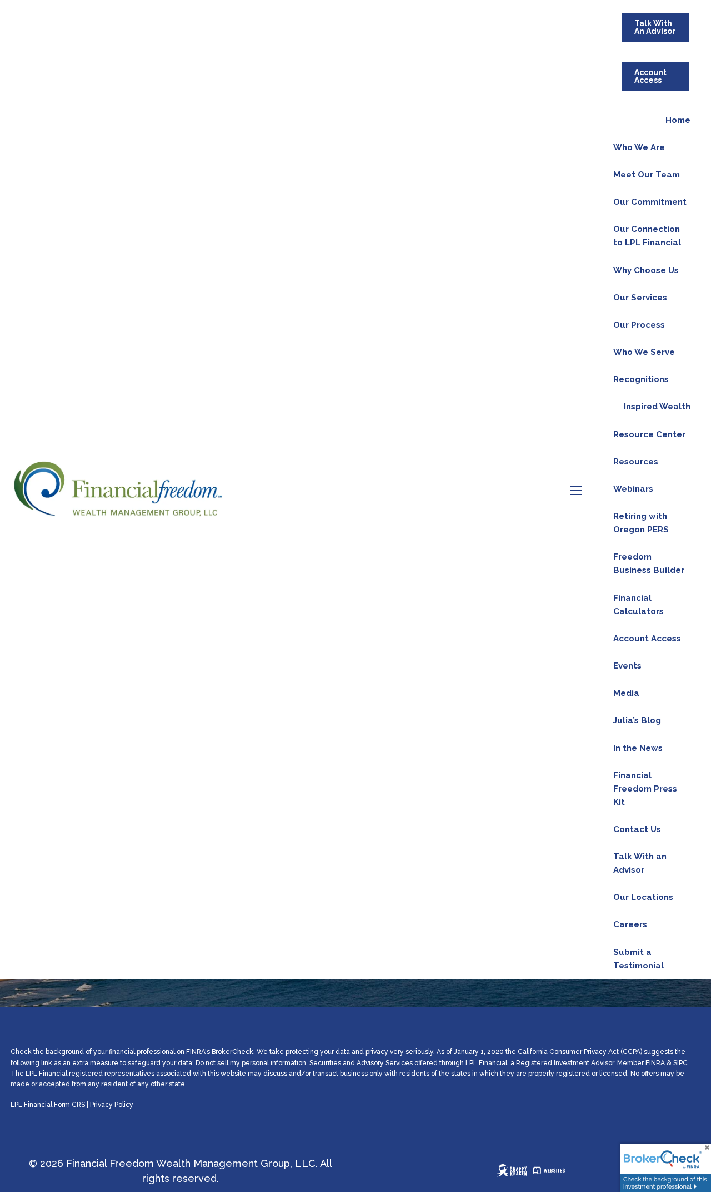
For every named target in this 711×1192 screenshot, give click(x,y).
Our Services (640, 298)
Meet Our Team (646, 175)
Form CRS (69, 1105)
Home (677, 120)
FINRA (655, 1063)
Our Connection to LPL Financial (647, 236)
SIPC (680, 1063)
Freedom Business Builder (648, 563)
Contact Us (637, 829)
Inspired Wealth (657, 407)
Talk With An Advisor (654, 27)
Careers (630, 924)
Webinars (633, 489)
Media (626, 693)
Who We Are (639, 147)
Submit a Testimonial (638, 959)
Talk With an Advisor (640, 863)
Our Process (639, 325)
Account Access (650, 76)
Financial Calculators (638, 604)
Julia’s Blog (637, 720)
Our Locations (643, 897)
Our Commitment (650, 202)
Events (627, 666)
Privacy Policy (111, 1105)
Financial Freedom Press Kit (645, 788)
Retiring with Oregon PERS (641, 523)
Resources (635, 462)
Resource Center (649, 434)
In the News (638, 748)
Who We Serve (644, 352)
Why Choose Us (646, 270)
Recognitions (641, 379)
